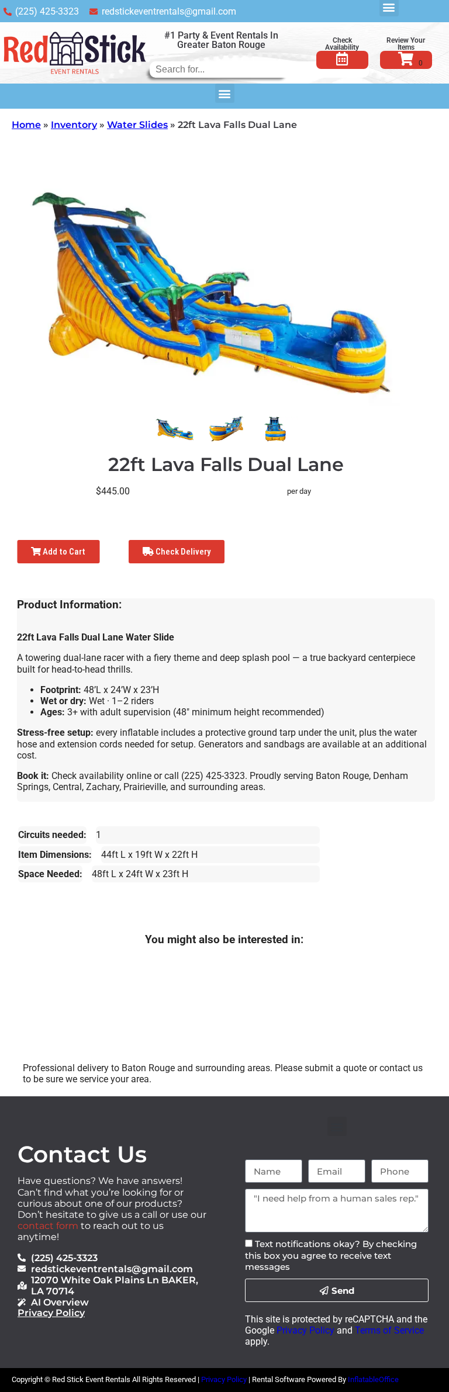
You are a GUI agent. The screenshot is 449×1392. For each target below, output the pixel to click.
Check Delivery (182, 551)
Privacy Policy (51, 1312)
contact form (48, 1225)
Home (26, 124)
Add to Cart (63, 551)
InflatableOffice (373, 1379)
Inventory (74, 124)
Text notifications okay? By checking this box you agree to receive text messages (331, 1255)
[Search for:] (259, 69)
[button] (224, 93)
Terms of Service (389, 1330)
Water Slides (137, 124)
